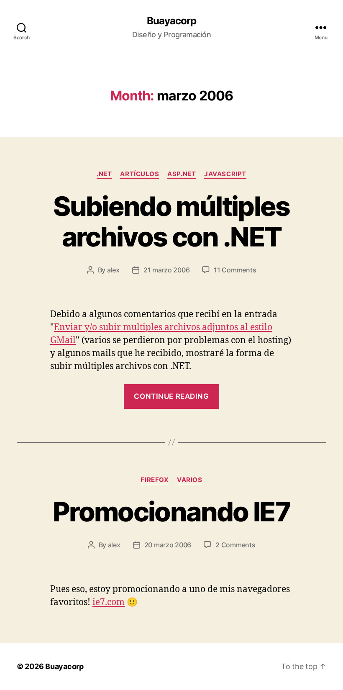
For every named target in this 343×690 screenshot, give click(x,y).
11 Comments (235, 270)
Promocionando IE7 (171, 511)
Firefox (155, 480)
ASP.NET (181, 174)
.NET (104, 174)
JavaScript (225, 174)
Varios (189, 480)
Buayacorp (171, 21)
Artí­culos (139, 174)
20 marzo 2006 (168, 545)
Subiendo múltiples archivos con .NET (171, 221)
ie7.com (108, 602)
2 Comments (235, 545)
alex (113, 270)
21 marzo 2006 (166, 270)
